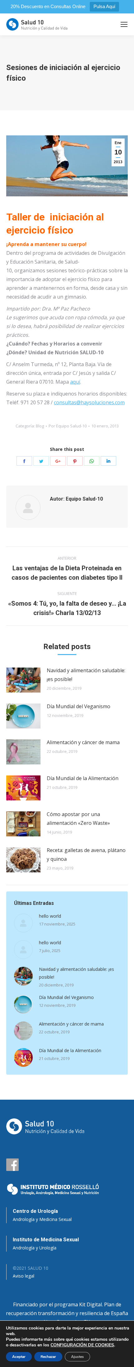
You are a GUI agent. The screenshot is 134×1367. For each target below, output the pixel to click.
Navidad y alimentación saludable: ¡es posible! (86, 675)
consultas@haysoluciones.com (89, 402)
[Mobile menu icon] (124, 24)
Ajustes (77, 1356)
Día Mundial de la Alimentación (82, 778)
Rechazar (48, 1356)
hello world (50, 916)
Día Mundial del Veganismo (78, 706)
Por (68, 426)
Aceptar (19, 1356)
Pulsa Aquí (104, 6)
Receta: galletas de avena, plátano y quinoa (86, 854)
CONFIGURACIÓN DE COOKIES (82, 1345)
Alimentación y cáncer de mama (83, 742)
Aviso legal (23, 1276)
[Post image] (23, 680)
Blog (40, 426)
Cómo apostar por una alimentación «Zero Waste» (78, 818)
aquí (75, 381)
